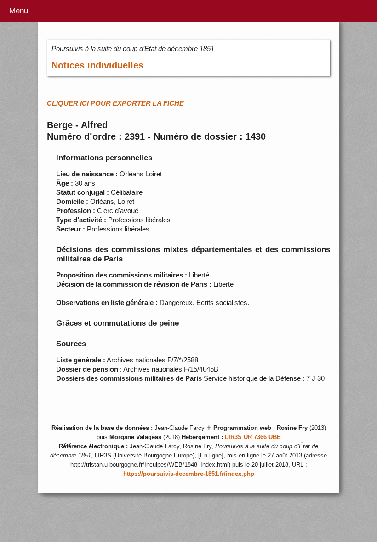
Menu (18, 10)
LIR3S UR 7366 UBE (253, 437)
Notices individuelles (97, 65)
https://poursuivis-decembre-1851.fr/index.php (188, 474)
